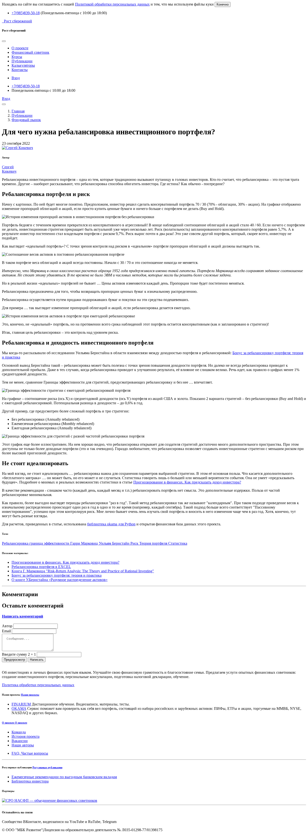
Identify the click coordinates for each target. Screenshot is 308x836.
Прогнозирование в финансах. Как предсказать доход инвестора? (187, 482)
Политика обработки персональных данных (38, 685)
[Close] (4, 41)
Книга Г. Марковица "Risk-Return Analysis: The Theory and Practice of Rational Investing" (83, 571)
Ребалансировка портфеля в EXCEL (41, 567)
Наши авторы (23, 745)
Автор (7, 626)
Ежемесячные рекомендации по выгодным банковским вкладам (64, 777)
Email (6, 631)
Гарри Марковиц (84, 543)
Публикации (22, 61)
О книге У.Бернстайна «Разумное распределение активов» (60, 580)
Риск (134, 543)
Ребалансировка (15, 543)
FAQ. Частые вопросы (30, 753)
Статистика (177, 543)
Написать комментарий (22, 616)
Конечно (223, 4)
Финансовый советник (30, 52)
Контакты (20, 70)
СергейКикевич (9, 169)
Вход (16, 78)
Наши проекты (30, 694)
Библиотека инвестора (30, 781)
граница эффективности (49, 543)
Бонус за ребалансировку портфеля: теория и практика (57, 575)
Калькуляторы (23, 65)
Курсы (17, 57)
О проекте (20, 48)
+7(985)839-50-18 (26, 13)
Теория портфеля (153, 543)
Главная (18, 111)
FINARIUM (21, 704)
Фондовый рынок (26, 120)
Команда (19, 732)
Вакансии (20, 741)
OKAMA (19, 708)
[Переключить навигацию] (4, 104)
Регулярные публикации (47, 767)
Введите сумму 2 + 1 (19, 654)
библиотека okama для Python (111, 524)
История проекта (25, 736)
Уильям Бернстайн (114, 543)
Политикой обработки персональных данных (112, 4)
